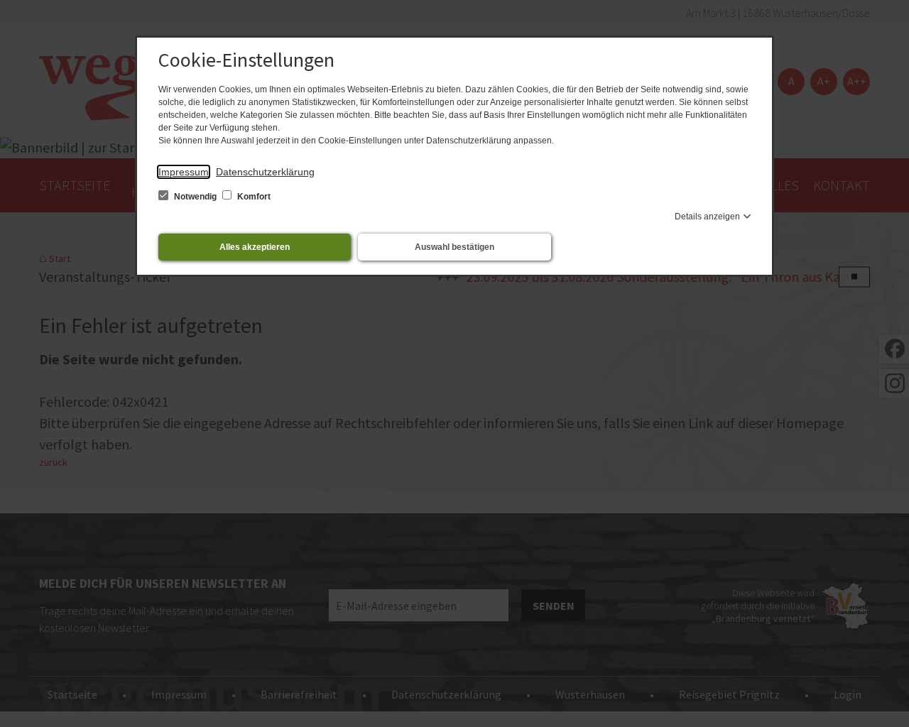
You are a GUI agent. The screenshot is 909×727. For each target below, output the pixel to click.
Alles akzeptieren (254, 247)
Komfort (253, 197)
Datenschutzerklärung (265, 171)
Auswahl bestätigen (454, 247)
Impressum (183, 171)
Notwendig (195, 197)
